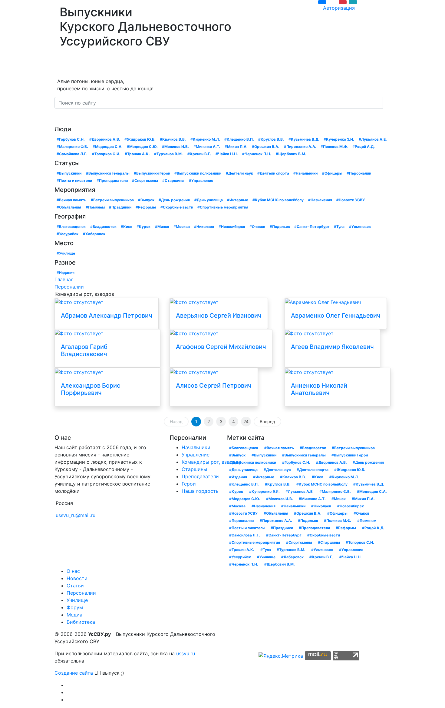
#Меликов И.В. (175, 146)
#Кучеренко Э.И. (339, 139)
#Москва (181, 226)
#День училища (208, 200)
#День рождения (174, 200)
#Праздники (120, 207)
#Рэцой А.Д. (363, 146)
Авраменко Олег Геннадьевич (336, 315)
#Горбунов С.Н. (71, 139)
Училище (189, 64)
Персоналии (153, 64)
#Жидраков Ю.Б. (140, 139)
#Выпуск (146, 200)
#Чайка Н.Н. (227, 154)
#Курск (143, 226)
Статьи (120, 64)
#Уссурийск (67, 234)
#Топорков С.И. (106, 154)
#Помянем (95, 207)
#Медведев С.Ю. (142, 146)
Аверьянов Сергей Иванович (219, 315)
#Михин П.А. (236, 146)
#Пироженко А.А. (300, 146)
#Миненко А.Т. (206, 146)
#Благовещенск (71, 226)
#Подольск (280, 226)
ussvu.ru (185, 653)
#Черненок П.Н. (256, 154)
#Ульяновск (360, 226)
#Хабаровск (94, 234)
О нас (64, 64)
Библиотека (271, 64)
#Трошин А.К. (137, 154)
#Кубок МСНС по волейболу (278, 200)
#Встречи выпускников (112, 200)
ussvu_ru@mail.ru (75, 515)
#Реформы (146, 207)
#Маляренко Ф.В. (72, 146)
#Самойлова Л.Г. (72, 154)
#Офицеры (332, 173)
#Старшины (173, 180)
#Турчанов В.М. (168, 154)
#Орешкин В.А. (265, 146)
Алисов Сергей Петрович (214, 385)
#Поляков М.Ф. (334, 146)
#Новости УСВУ (350, 200)
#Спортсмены (145, 180)
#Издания (65, 272)
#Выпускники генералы (108, 173)
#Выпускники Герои (152, 173)
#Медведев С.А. (108, 146)
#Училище (66, 253)
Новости (91, 64)
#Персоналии (359, 173)
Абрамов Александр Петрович (106, 315)
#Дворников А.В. (104, 139)
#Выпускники (69, 173)
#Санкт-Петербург (312, 226)
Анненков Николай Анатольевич (319, 389)
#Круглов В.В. (271, 139)
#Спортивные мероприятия (222, 207)
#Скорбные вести (176, 207)
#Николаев (204, 226)
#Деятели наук (239, 173)
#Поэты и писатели (74, 180)
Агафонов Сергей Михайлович (221, 346)
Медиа (238, 64)
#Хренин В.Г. (199, 154)
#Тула (339, 226)
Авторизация (339, 8)
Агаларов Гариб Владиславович (84, 350)
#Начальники (305, 173)
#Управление (201, 180)
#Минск (162, 226)
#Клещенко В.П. (239, 139)
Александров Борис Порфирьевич (90, 389)
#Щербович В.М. (291, 154)
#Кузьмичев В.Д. (303, 139)
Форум (217, 64)
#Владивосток (103, 226)
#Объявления (69, 207)
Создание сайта (73, 673)
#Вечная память (71, 200)
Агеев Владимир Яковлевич (332, 346)
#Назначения (320, 200)
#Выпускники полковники (197, 173)
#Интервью (237, 200)
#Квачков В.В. (173, 139)
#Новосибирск (232, 226)
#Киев (126, 226)
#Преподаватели (112, 180)
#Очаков (257, 226)
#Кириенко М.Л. (205, 139)
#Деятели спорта (273, 173)
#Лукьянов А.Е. (373, 139)
